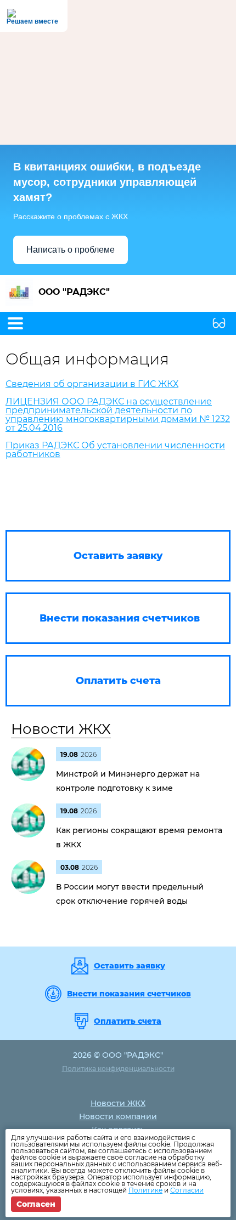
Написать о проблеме (70, 249)
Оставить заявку (129, 966)
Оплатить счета (127, 1021)
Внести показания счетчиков (129, 993)
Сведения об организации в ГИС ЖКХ (91, 384)
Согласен (35, 1204)
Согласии (187, 1190)
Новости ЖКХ (61, 729)
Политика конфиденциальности (118, 1068)
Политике (145, 1190)
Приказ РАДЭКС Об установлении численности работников (115, 449)
